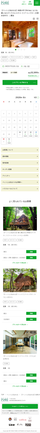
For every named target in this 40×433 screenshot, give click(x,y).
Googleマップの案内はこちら (20, 406)
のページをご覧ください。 (20, 412)
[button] (15, 49)
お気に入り (24, 4)
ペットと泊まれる (12, 394)
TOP (2, 394)
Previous (4, 219)
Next (36, 219)
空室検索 (30, 4)
